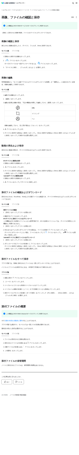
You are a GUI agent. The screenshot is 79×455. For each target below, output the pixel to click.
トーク (27, 10)
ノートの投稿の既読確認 (18, 395)
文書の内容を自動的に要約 (14, 320)
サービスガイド (18, 10)
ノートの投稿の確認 (53, 10)
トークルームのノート (38, 10)
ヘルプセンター (6, 10)
